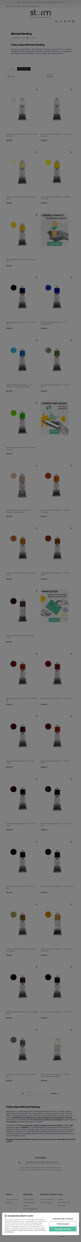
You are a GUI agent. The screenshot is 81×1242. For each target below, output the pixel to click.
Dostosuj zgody (63, 1224)
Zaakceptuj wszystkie (63, 1229)
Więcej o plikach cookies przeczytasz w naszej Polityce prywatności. (25, 1231)
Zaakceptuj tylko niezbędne (62, 1219)
